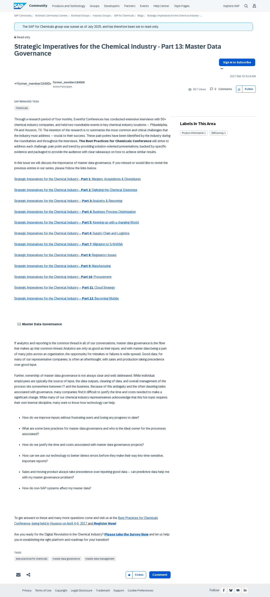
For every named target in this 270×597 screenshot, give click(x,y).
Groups (94, 6)
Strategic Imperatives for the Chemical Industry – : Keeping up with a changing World (76, 222)
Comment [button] (159, 574)
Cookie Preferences (140, 590)
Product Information (193, 133)
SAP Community (23, 15)
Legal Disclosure (81, 590)
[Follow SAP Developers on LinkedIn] (245, 590)
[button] (239, 89)
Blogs (140, 15)
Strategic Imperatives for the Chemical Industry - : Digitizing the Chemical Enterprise (75, 190)
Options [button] (221, 69)
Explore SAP (232, 6)
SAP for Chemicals (124, 15)
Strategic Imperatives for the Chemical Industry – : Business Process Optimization (75, 211)
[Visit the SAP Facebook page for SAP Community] (223, 590)
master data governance (66, 558)
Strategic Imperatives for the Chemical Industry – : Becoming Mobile (66, 298)
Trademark (103, 590)
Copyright (61, 590)
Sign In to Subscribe (237, 62)
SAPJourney (217, 133)
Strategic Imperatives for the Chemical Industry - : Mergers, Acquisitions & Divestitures (77, 179)
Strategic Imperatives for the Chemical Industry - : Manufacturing (62, 266)
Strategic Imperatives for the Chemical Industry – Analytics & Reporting (68, 200)
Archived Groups (80, 15)
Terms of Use (43, 590)
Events (144, 6)
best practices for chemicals (31, 558)
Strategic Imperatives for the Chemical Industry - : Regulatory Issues (65, 255)
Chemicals (22, 108)
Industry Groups (101, 15)
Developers (112, 6)
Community (38, 5)
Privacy (26, 590)
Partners (129, 6)
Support (118, 590)
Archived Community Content (51, 15)
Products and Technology (68, 6)
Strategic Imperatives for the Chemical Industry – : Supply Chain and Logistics (71, 233)
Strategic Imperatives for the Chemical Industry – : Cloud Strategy (64, 287)
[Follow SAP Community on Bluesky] (230, 590)
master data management (99, 558)
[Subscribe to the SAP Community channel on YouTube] (238, 590)
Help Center (161, 6)
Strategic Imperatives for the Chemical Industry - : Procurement (62, 277)
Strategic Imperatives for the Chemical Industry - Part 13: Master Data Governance (117, 50)
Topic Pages (182, 6)
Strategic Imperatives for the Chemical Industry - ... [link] (174, 15)
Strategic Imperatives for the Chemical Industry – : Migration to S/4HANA (68, 244)
